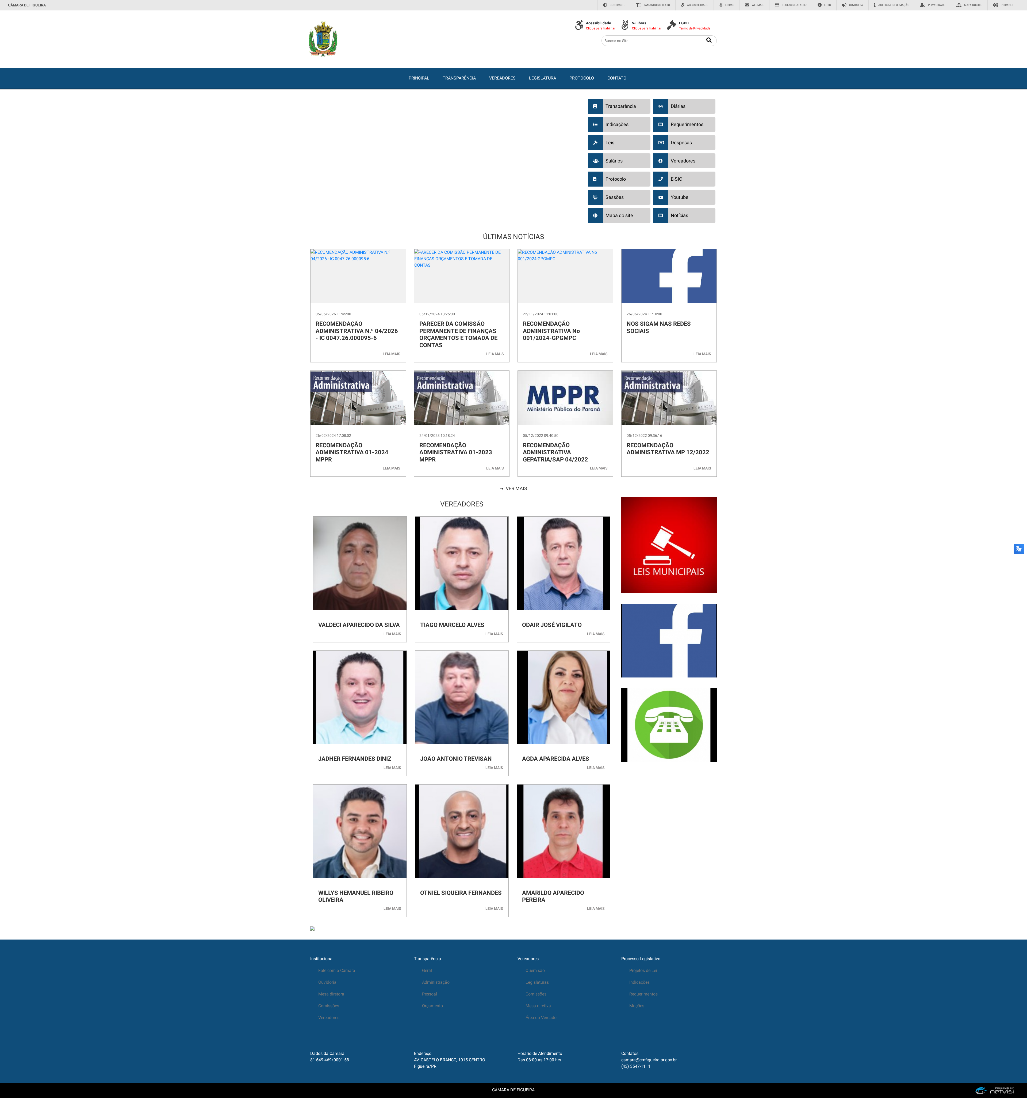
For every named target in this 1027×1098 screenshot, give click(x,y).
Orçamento (432, 1005)
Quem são (535, 970)
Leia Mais (391, 354)
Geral (427, 970)
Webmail (758, 5)
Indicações (639, 982)
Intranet (1007, 5)
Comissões (328, 1005)
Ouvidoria (856, 5)
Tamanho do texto (656, 5)
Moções (636, 1005)
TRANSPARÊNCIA (459, 78)
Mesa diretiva (538, 1005)
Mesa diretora (331, 994)
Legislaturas (537, 982)
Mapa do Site (973, 5)
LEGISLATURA (542, 78)
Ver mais (516, 488)
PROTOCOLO (581, 78)
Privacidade (936, 5)
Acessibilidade (697, 5)
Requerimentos (643, 994)
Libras (729, 5)
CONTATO (616, 78)
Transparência (427, 958)
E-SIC (827, 5)
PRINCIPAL (419, 78)
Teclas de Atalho (794, 5)
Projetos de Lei (643, 970)
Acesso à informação (893, 5)
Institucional (322, 958)
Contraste (617, 5)
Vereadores (328, 1017)
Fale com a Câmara (336, 970)
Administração (436, 982)
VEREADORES (502, 78)
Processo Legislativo (640, 958)
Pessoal (429, 994)
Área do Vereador (542, 1017)
